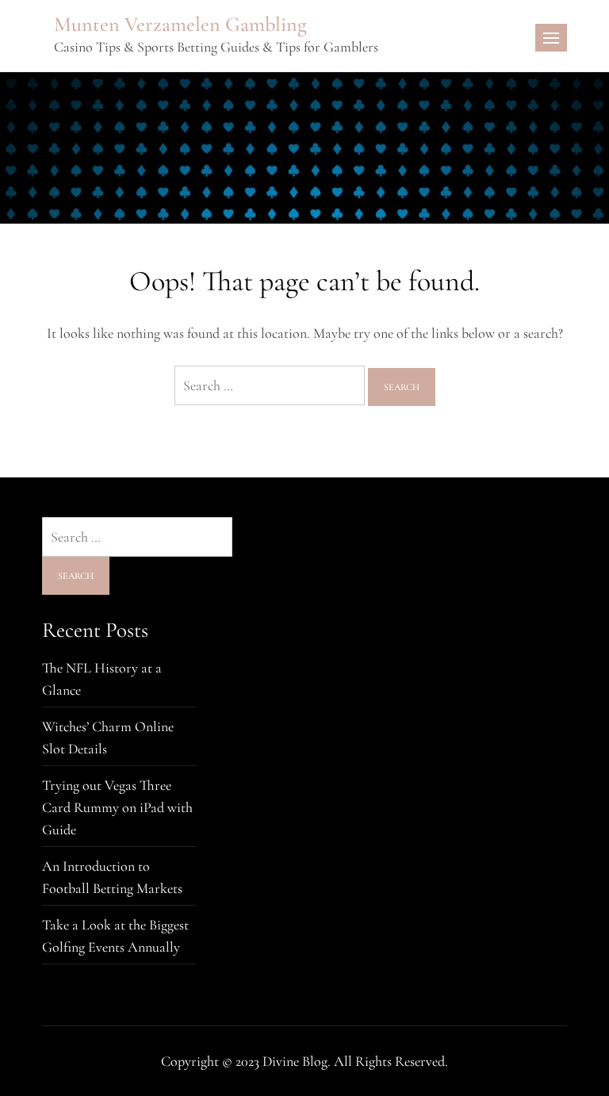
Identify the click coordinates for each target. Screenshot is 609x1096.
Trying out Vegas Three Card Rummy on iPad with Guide (117, 807)
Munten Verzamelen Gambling (180, 24)
